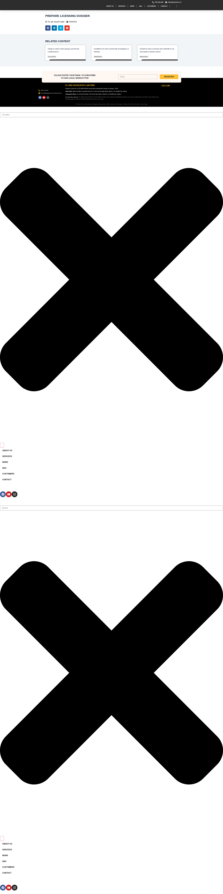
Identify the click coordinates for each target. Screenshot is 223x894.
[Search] (2, 445)
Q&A (140, 6)
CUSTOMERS (151, 6)
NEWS (132, 6)
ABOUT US (110, 6)
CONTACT (164, 6)
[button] (48, 28)
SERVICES (121, 6)
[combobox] (111, 114)
